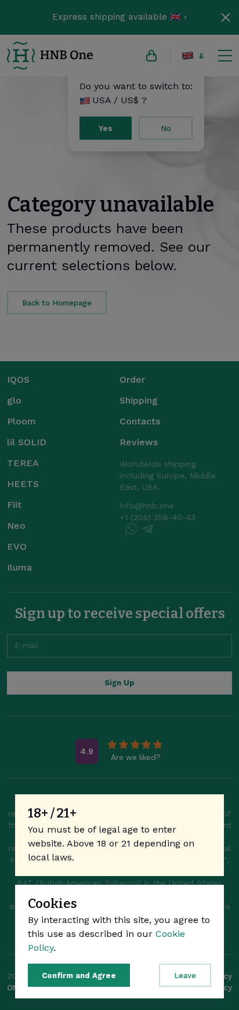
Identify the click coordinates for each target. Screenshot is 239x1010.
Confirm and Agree (79, 975)
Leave (185, 975)
